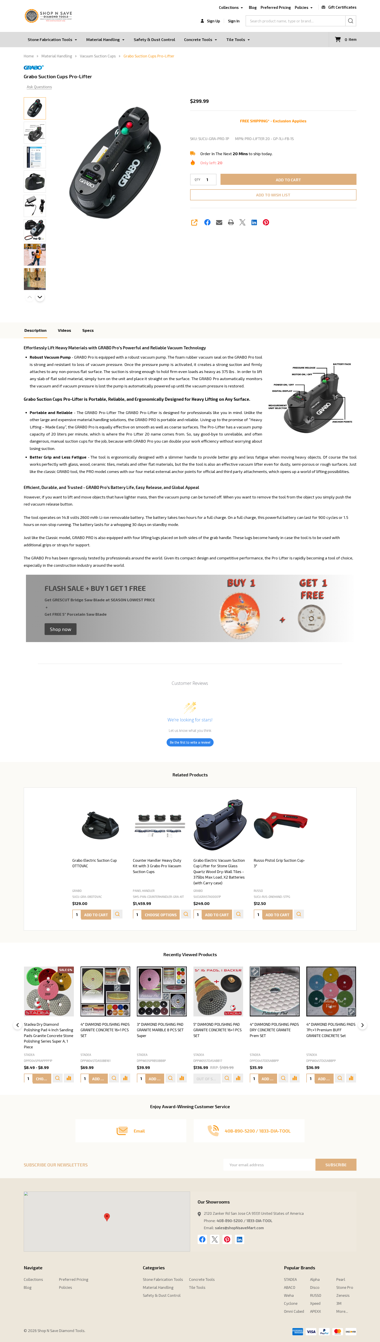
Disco (314, 1287)
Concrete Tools (198, 39)
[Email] (219, 222)
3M (339, 1303)
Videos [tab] (64, 330)
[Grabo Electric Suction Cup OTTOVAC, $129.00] (99, 825)
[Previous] (17, 1025)
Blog (253, 7)
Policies (301, 7)
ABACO (289, 1287)
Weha (289, 1295)
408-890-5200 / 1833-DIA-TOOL (244, 1220)
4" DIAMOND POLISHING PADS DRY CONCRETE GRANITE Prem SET (274, 1030)
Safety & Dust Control (154, 39)
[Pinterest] (266, 222)
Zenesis (343, 1295)
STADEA (29, 1055)
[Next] (362, 1025)
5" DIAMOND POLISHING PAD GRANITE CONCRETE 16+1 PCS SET (217, 1030)
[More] (76, 39)
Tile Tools (235, 39)
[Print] (231, 222)
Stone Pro (344, 1287)
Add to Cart (288, 179)
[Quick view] (117, 914)
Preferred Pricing (276, 7)
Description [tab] (35, 330)
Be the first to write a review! (190, 742)
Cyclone (290, 1303)
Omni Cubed (294, 1311)
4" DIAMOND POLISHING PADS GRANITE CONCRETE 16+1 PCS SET (105, 1030)
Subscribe (336, 1164)
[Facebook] (207, 222)
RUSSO (315, 1295)
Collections (229, 7)
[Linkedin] (254, 222)
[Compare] (69, 1078)
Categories (154, 1267)
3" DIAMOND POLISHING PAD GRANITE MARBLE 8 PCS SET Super (160, 1030)
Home (29, 56)
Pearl (340, 1279)
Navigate (33, 1267)
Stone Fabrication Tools (50, 39)
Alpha (315, 1279)
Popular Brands (299, 1267)
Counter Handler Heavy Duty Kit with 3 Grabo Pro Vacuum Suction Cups (157, 866)
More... (342, 1311)
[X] (242, 222)
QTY (197, 179)
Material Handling (103, 39)
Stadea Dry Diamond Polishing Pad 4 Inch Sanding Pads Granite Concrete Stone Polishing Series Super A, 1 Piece (48, 1035)
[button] (61, 629)
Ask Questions (39, 86)
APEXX (315, 1311)
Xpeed (315, 1303)
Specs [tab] (88, 330)
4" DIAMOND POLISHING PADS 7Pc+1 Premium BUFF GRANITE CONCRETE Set (330, 1030)
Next (39, 297)
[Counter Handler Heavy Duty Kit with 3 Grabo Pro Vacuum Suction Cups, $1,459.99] (160, 825)
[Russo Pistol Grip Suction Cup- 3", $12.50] (281, 825)
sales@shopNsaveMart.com (239, 1227)
